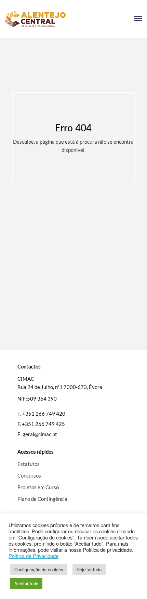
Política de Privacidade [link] (33, 556)
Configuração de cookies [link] (38, 569)
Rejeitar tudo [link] (89, 569)
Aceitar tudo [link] (26, 583)
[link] (39, 19)
